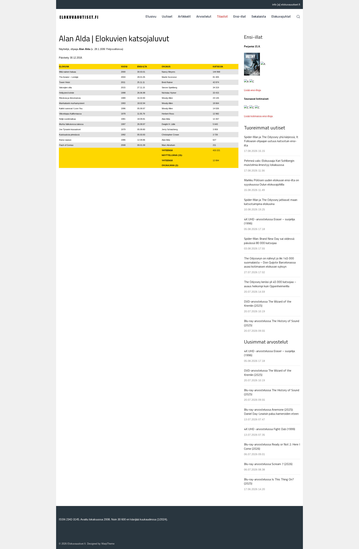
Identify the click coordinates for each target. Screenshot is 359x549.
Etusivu (151, 16)
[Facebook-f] (60, 4)
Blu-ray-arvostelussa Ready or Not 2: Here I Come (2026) (272, 446)
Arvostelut (203, 16)
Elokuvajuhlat (281, 16)
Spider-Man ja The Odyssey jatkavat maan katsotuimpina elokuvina (270, 201)
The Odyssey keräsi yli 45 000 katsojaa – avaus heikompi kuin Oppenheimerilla (270, 284)
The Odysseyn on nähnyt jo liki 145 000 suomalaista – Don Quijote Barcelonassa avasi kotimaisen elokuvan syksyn (270, 262)
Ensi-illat (239, 16)
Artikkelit (184, 16)
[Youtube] (65, 4)
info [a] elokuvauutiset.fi (286, 4)
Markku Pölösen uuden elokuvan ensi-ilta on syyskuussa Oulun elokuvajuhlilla (271, 182)
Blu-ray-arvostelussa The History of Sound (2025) (271, 323)
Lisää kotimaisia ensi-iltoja (258, 116)
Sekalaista (258, 16)
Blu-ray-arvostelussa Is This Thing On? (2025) (269, 481)
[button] (298, 17)
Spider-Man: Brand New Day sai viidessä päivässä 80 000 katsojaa (269, 240)
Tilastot (222, 16)
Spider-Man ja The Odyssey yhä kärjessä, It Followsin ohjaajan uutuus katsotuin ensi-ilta (271, 141)
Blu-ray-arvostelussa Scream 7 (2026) (268, 464)
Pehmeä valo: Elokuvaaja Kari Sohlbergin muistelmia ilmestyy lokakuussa (269, 162)
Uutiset (167, 16)
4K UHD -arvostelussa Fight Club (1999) (269, 429)
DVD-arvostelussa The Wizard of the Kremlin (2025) (267, 303)
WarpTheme (107, 543)
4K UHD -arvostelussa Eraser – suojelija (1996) (269, 221)
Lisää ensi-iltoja (252, 90)
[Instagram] (70, 4)
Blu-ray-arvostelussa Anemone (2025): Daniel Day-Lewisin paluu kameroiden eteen (271, 411)
